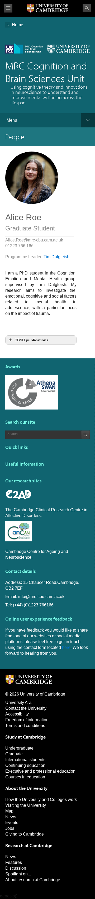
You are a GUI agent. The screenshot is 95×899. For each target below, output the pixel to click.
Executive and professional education (40, 771)
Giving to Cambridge (24, 834)
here (66, 647)
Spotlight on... (18, 874)
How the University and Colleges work (41, 799)
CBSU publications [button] (32, 340)
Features (13, 862)
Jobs (9, 828)
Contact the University (25, 708)
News (10, 817)
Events (11, 822)
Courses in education (25, 777)
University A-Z (18, 702)
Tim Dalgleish (56, 257)
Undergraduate (19, 748)
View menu (8, 8)
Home (17, 25)
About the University (26, 788)
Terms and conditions (25, 725)
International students (25, 759)
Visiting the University (25, 805)
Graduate (14, 754)
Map (9, 811)
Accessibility (17, 714)
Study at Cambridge (25, 737)
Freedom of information (27, 720)
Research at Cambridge (28, 845)
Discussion (15, 868)
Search (87, 8)
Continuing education (25, 765)
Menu (12, 120)
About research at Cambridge (32, 880)
